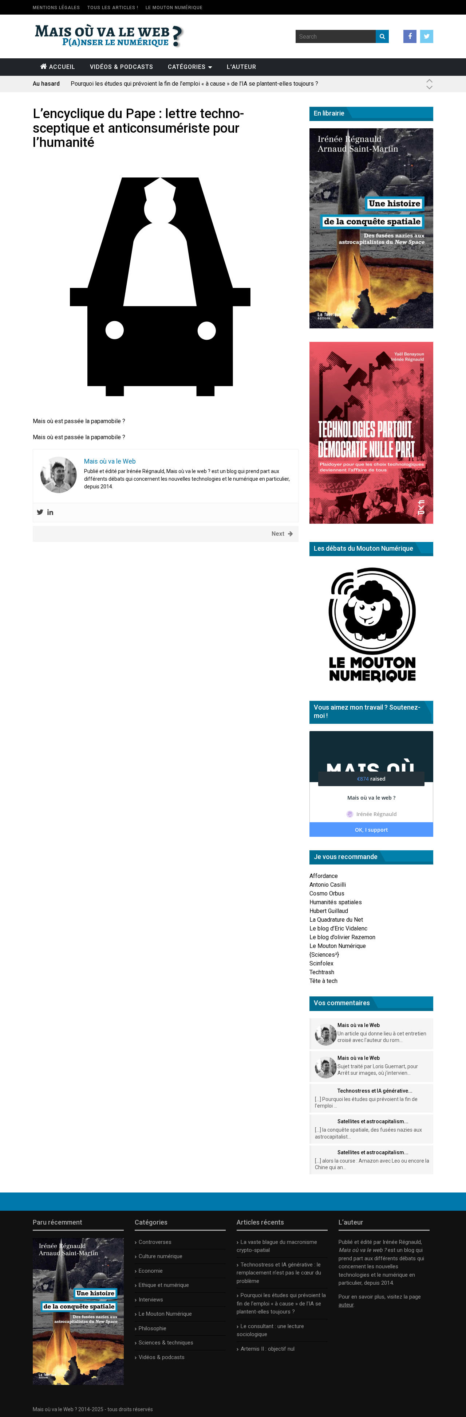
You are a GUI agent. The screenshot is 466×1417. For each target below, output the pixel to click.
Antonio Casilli (327, 884)
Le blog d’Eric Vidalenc (338, 928)
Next (278, 533)
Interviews (151, 1299)
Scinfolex (321, 963)
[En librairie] (371, 326)
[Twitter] (40, 512)
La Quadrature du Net (336, 919)
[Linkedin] (50, 512)
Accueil (62, 66)
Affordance (323, 876)
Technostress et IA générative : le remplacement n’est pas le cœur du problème (279, 1272)
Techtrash (321, 972)
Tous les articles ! (112, 7)
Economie (151, 1271)
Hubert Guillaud (328, 910)
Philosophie (152, 1328)
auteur (346, 1304)
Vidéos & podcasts (121, 66)
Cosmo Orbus (326, 893)
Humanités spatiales (335, 902)
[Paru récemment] (78, 1383)
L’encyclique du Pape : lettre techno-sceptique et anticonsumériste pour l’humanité (138, 128)
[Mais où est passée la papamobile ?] (160, 412)
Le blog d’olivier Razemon (342, 937)
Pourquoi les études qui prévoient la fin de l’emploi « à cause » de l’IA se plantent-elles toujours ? (194, 83)
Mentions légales (56, 7)
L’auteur (241, 66)
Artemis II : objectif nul (268, 1349)
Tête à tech (323, 980)
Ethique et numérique (164, 1285)
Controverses (155, 1242)
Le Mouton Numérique (174, 7)
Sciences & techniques (166, 1342)
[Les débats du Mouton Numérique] (371, 685)
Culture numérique (160, 1256)
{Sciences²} (324, 954)
